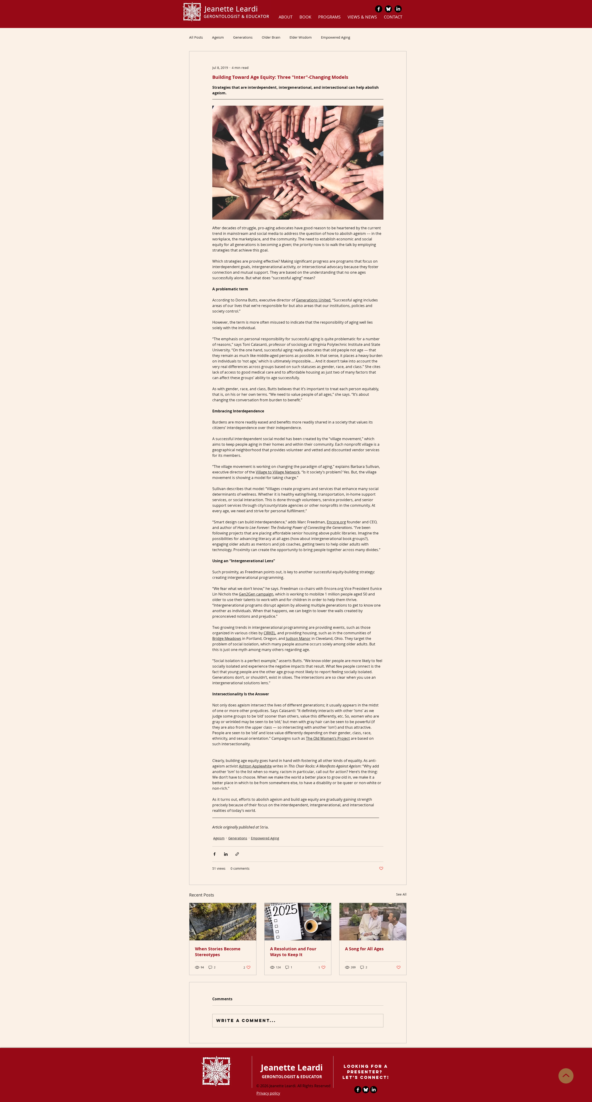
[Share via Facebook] (214, 854)
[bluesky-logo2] (388, 8)
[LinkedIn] (398, 8)
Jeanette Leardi (292, 1067)
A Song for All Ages (364, 949)
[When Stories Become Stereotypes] (222, 921)
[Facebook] (378, 8)
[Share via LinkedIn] (226, 854)
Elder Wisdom (301, 37)
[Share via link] (237, 854)
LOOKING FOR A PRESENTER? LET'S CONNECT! (365, 1072)
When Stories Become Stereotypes (217, 952)
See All (401, 894)
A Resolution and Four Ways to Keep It (293, 952)
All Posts (196, 37)
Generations (243, 37)
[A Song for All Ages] (372, 921)
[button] (285, 17)
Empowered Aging (335, 37)
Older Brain (271, 37)
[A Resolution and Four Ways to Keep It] (298, 921)
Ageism (218, 37)
